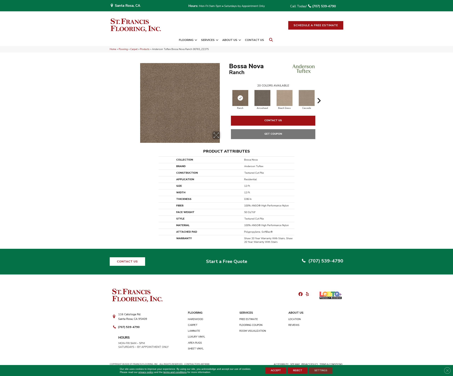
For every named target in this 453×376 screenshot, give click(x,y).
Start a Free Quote (226, 261)
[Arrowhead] (262, 98)
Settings (320, 370)
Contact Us (254, 40)
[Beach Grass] (284, 98)
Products (145, 49)
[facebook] (300, 294)
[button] (315, 25)
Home (113, 49)
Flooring (186, 40)
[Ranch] (240, 98)
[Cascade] (307, 98)
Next (319, 95)
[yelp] (306, 294)
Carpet (133, 49)
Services (208, 40)
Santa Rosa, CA (127, 5)
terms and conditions (175, 372)
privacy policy (145, 372)
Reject (297, 370)
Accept (276, 370)
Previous (227, 95)
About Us (229, 40)
